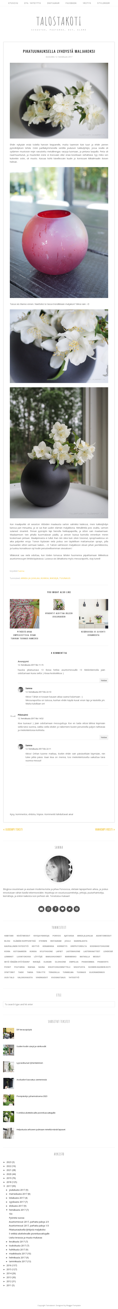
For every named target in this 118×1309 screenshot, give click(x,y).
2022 (8, 1166)
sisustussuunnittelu (59, 967)
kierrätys (62, 946)
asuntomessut (104, 935)
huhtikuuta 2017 (17, 1249)
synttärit (9, 972)
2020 (8, 1174)
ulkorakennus (97, 972)
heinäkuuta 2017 (17, 1209)
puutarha (19, 967)
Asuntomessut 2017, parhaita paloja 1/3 (29, 1225)
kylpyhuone (46, 951)
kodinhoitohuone (99, 946)
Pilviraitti (23, 714)
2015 (8, 1269)
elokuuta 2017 (16, 1205)
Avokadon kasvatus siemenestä (32, 1079)
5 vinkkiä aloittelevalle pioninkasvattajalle (36, 1112)
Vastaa (104, 680)
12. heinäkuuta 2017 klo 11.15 (30, 665)
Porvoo (57, 935)
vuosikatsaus (58, 977)
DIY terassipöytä (24, 1029)
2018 (8, 1182)
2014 (8, 1273)
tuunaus (65, 578)
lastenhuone (73, 951)
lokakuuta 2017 (16, 1197)
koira (7, 951)
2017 (8, 1186)
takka (30, 972)
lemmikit (9, 956)
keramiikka (48, 946)
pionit (7, 967)
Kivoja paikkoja (41, 935)
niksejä (54, 578)
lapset (59, 951)
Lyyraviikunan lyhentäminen (30, 1063)
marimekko (71, 956)
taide (21, 972)
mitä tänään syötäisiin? (17, 962)
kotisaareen (19, 951)
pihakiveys (102, 962)
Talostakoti (59, 21)
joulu (68, 941)
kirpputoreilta (79, 946)
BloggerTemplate (73, 1305)
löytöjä (38, 956)
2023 (8, 1162)
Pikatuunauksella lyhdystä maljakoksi (27, 1229)
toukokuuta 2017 (17, 1245)
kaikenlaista (80, 941)
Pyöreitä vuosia (16, 1217)
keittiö (35, 946)
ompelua (73, 962)
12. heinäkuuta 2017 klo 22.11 (38, 749)
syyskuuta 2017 (16, 1201)
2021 (8, 1170)
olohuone (60, 962)
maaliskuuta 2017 (18, 1253)
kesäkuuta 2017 (17, 1241)
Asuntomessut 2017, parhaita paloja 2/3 (29, 1221)
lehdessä (108, 951)
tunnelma (68, 972)
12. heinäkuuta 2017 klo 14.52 (30, 718)
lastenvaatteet (91, 951)
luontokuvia (24, 956)
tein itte (40, 972)
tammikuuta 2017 (18, 1261)
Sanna (29, 688)
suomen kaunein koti (99, 967)
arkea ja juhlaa (30, 578)
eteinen (43, 941)
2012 (8, 1281)
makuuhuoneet (54, 956)
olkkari (47, 962)
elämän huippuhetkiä (24, 941)
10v (10, 1213)
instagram (55, 941)
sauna (41, 967)
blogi (7, 941)
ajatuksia (69, 935)
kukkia (45, 578)
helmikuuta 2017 (17, 1257)
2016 (8, 1265)
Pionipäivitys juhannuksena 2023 (32, 1096)
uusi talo (9, 977)
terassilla (54, 972)
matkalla (85, 956)
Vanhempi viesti (104, 829)
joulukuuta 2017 (17, 1189)
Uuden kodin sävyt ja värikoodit (31, 1046)
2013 (8, 1277)
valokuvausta (25, 977)
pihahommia (88, 962)
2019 (8, 1178)
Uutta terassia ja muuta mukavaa (25, 1237)
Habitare (9, 935)
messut (96, 956)
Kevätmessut (23, 935)
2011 (8, 1285)
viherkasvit (42, 977)
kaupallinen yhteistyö (16, 946)
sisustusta (79, 967)
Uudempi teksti (14, 829)
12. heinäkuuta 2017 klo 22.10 (38, 692)
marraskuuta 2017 (18, 1193)
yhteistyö (74, 977)
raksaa (31, 967)
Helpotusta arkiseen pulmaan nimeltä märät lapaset (41, 1129)
